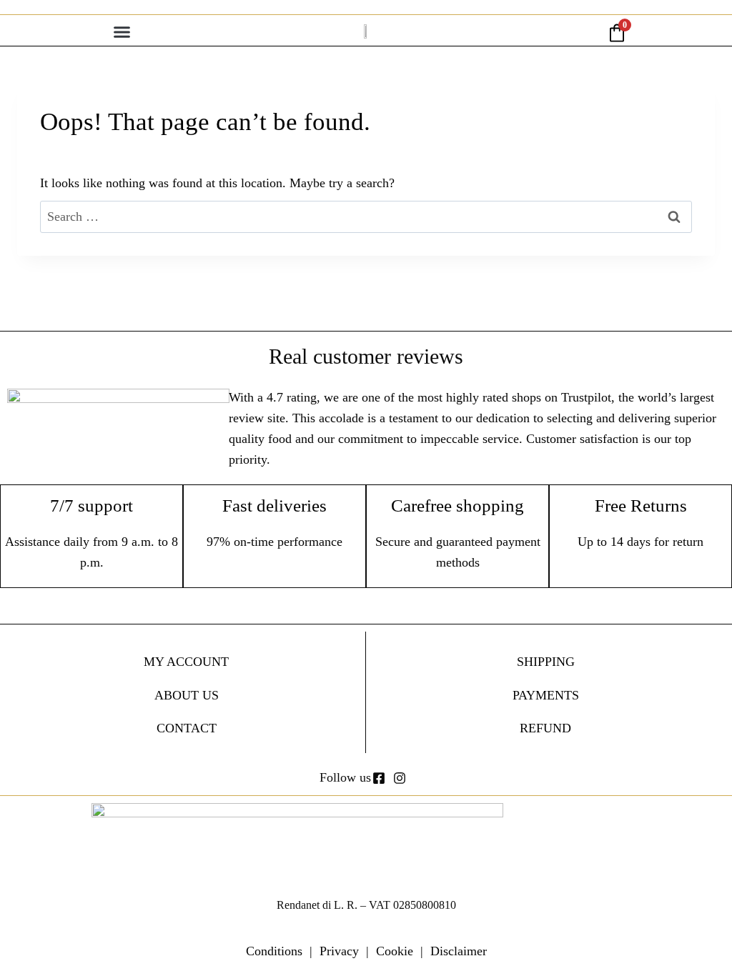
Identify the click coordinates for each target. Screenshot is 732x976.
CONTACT (187, 728)
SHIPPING (546, 661)
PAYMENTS (546, 695)
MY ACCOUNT (186, 661)
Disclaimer (458, 951)
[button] (122, 32)
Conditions (274, 951)
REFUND (545, 728)
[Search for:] (366, 216)
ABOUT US (186, 695)
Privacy (339, 951)
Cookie (394, 951)
